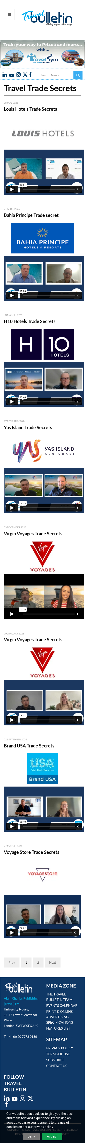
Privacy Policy (59, 1048)
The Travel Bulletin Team (59, 997)
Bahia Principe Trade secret (31, 215)
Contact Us (56, 1066)
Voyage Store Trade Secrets (31, 852)
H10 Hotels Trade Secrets (30, 321)
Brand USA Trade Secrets (29, 745)
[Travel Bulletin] (38, 18)
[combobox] (55, 75)
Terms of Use (58, 1054)
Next (52, 962)
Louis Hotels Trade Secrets (30, 109)
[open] (9, 14)
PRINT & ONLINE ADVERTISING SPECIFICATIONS (59, 1016)
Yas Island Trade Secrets (28, 427)
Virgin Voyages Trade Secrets (33, 533)
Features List (58, 1028)
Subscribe (55, 1060)
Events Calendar (62, 1005)
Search (78, 75)
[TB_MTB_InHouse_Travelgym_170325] (42, 53)
